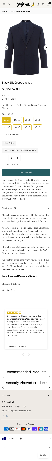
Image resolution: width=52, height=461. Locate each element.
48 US (37, 127)
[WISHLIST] (43, 4)
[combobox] (26, 438)
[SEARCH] (8, 4)
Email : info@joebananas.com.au (16, 411)
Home (4, 11)
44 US (17, 127)
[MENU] (3, 4)
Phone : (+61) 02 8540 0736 (14, 406)
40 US (27, 120)
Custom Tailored (11, 134)
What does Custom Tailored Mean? (20, 150)
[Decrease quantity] (5, 158)
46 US (27, 127)
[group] (26, 47)
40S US (17, 120)
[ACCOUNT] (38, 4)
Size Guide (9, 143)
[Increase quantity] (17, 158)
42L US (7, 127)
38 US (6, 120)
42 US (37, 120)
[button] (46, 47)
